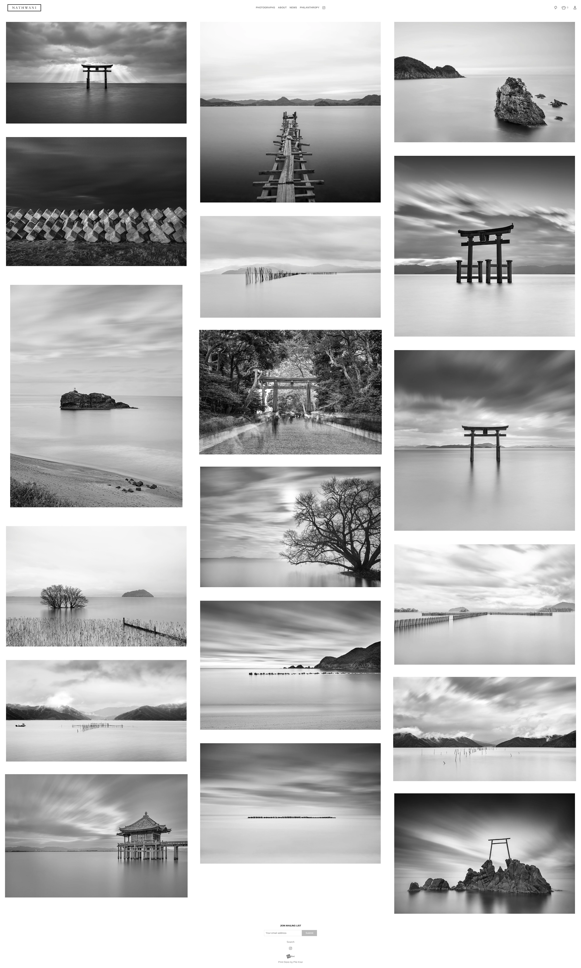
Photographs (265, 7)
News (293, 7)
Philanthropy (309, 7)
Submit (309, 933)
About (282, 7)
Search (290, 942)
